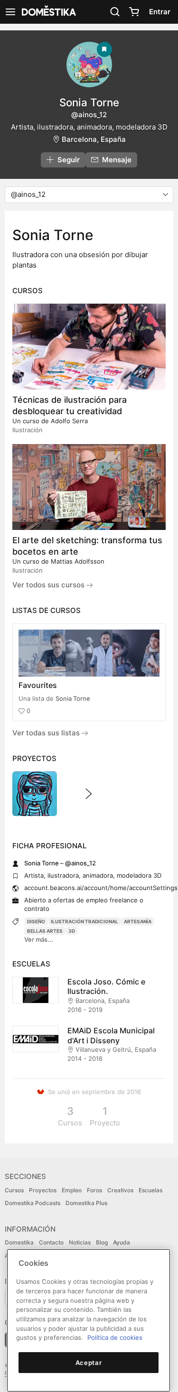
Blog (102, 1242)
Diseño (36, 921)
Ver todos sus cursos (49, 584)
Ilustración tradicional (84, 921)
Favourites (38, 685)
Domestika (19, 1242)
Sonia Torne (73, 698)
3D (71, 931)
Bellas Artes (45, 931)
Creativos (120, 1190)
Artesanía (137, 921)
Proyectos (42, 1190)
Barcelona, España (94, 139)
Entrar (159, 11)
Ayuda (121, 1242)
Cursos (14, 1190)
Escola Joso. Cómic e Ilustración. (106, 986)
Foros (94, 1190)
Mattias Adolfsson (77, 561)
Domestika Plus (86, 1202)
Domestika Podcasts (32, 1202)
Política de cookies (114, 1337)
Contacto (51, 1242)
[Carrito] (133, 12)
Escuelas (150, 1190)
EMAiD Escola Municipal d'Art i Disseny (111, 1035)
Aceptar (88, 1362)
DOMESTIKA (48, 12)
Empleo (72, 1190)
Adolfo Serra (69, 421)
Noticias (80, 1242)
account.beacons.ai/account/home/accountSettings (101, 887)
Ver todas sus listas (47, 732)
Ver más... (38, 939)
